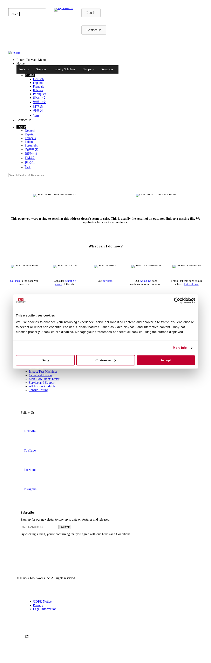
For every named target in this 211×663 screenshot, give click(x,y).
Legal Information (44, 609)
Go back (15, 280)
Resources (107, 69)
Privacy (38, 605)
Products (24, 69)
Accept (166, 360)
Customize (103, 360)
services (107, 280)
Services (41, 69)
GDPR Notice (42, 601)
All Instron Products (42, 386)
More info (180, 347)
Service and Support (42, 382)
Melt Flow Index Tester (44, 379)
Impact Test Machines (43, 371)
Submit (65, 526)
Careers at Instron (40, 375)
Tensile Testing (38, 390)
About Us (145, 280)
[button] (30, 75)
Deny (45, 360)
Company (88, 69)
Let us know (191, 284)
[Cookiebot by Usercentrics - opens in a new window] (177, 300)
